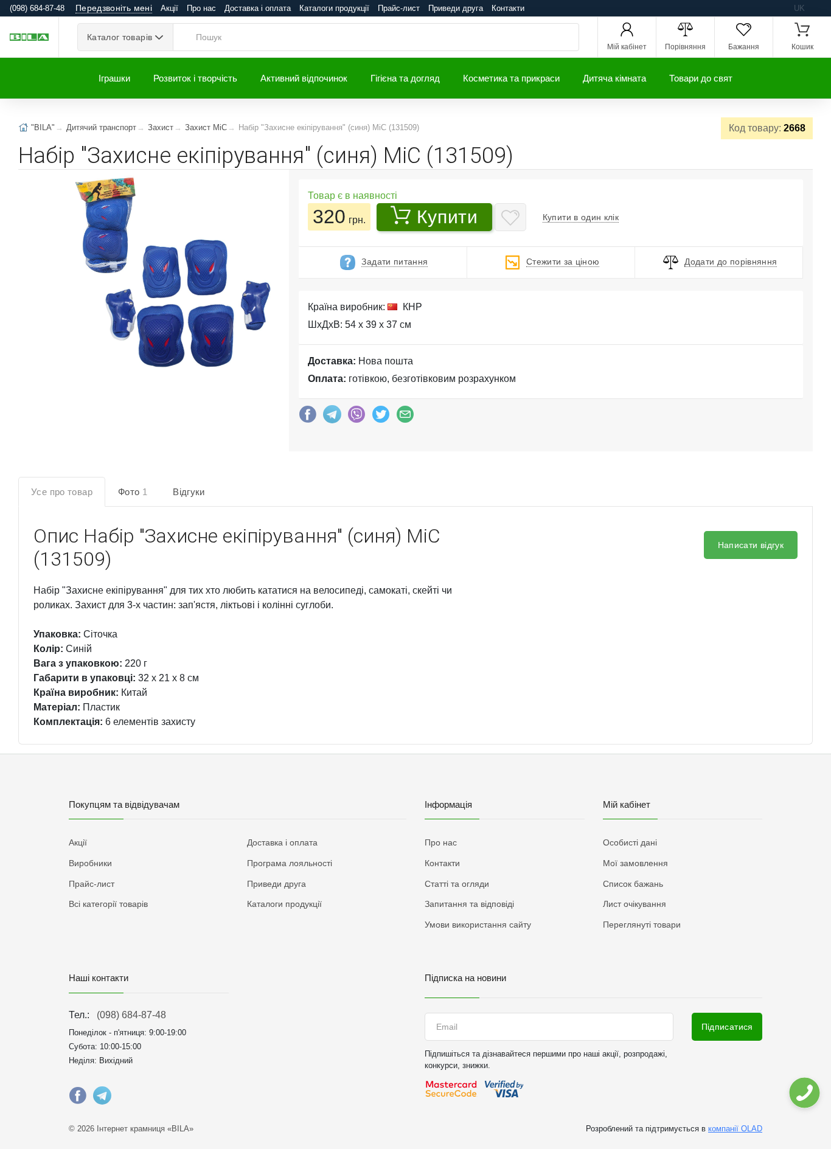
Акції (169, 8)
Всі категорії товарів (108, 904)
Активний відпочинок (303, 78)
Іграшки (114, 78)
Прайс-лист (399, 8)
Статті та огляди (457, 884)
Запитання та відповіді (469, 904)
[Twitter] (381, 417)
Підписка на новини (465, 978)
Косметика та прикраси (511, 78)
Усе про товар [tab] (61, 492)
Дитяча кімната (614, 78)
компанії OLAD (735, 1128)
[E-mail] (405, 417)
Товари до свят (700, 78)
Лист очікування (634, 904)
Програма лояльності (289, 863)
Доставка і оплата (257, 8)
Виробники (90, 863)
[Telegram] (332, 417)
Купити (447, 217)
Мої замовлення (635, 863)
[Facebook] (308, 417)
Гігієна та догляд (405, 78)
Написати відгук (751, 545)
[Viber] (356, 417)
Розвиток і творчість (195, 78)
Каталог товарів (119, 37)
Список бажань (633, 884)
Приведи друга (455, 8)
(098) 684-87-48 (131, 1015)
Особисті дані (630, 842)
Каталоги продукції (334, 8)
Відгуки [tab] (189, 492)
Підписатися (727, 1027)
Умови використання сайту (478, 924)
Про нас (201, 8)
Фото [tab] (132, 492)
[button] (169, 274)
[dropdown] (804, 1093)
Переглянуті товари (642, 924)
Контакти (508, 8)
